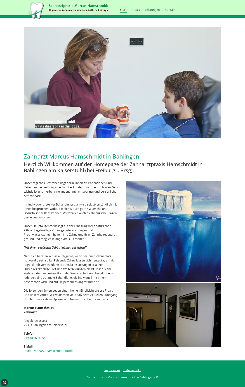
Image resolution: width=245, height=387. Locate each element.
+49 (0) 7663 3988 (35, 338)
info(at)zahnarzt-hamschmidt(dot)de (49, 351)
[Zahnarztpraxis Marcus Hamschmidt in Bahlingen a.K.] (68, 9)
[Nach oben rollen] (237, 379)
